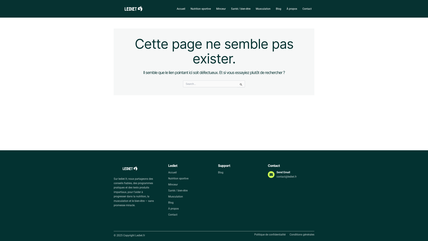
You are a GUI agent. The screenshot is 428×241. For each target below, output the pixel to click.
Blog (278, 8)
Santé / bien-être (240, 8)
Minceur (221, 8)
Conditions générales (302, 234)
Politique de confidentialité (270, 234)
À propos (292, 8)
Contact (307, 8)
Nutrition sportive (201, 8)
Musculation (263, 8)
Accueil (181, 8)
